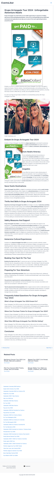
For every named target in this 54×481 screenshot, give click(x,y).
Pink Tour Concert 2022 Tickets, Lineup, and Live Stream (14, 368)
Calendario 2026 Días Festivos (10, 400)
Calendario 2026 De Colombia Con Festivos (13, 410)
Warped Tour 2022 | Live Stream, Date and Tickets (38, 360)
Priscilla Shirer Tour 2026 (9, 431)
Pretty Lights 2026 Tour (9, 441)
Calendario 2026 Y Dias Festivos (11, 396)
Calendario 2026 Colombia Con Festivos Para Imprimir (16, 434)
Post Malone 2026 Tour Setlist (10, 455)
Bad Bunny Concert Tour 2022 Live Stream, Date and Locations (14, 360)
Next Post (49, 347)
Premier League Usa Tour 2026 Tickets (12, 446)
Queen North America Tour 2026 (11, 389)
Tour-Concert (7, 362)
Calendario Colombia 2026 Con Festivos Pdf (14, 391)
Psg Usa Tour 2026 (8, 408)
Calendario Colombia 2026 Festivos (12, 386)
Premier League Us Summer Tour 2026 (12, 450)
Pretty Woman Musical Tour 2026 (11, 436)
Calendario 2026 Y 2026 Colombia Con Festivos (15, 443)
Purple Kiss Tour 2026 (8, 393)
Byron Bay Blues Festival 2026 (10, 453)
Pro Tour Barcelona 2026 (9, 427)
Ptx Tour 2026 (6, 403)
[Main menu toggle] (51, 2)
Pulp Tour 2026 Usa (8, 398)
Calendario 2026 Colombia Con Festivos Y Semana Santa (17, 429)
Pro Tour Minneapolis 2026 (9, 422)
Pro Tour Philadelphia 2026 (9, 417)
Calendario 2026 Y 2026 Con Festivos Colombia (15, 438)
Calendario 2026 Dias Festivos (10, 405)
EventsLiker (7, 2)
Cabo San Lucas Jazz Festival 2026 (11, 448)
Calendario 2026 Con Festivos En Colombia (13, 419)
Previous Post (5, 347)
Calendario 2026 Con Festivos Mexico (12, 415)
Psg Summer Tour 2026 (9, 412)
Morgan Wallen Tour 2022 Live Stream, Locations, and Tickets (37, 368)
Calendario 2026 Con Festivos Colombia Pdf (14, 424)
